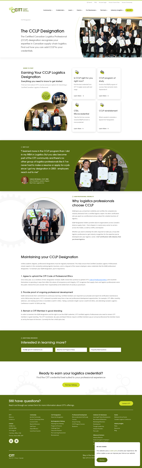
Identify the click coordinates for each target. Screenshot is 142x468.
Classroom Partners (56, 430)
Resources (117, 428)
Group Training (76, 422)
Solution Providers (98, 428)
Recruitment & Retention (99, 419)
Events (79, 10)
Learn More (78, 96)
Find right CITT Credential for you (32, 349)
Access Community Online (37, 419)
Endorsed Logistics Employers (101, 440)
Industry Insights (116, 10)
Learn (70, 10)
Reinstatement (55, 435)
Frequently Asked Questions (98, 349)
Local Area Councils (35, 431)
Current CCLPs (34, 422)
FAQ (95, 2)
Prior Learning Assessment (58, 433)
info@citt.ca (12, 426)
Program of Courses (56, 426)
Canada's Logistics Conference (122, 419)
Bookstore (75, 426)
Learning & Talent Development (101, 417)
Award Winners (34, 428)
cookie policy (114, 451)
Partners (103, 10)
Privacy (16, 458)
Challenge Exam (55, 428)
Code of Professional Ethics (98, 280)
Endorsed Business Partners (100, 442)
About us (11, 417)
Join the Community (35, 417)
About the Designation (57, 417)
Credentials (60, 10)
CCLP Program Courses (78, 424)
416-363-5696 (12, 428)
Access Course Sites (114, 2)
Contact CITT (126, 403)
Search (90, 2)
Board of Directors (35, 424)
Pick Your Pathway (71, 385)
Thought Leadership (98, 426)
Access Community (127, 2)
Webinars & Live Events (120, 417)
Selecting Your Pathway (57, 423)
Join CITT (129, 10)
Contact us (12, 419)
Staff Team (33, 426)
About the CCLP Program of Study (66, 349)
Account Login (102, 2)
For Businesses (91, 10)
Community (47, 10)
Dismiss (102, 460)
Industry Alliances (98, 437)
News (115, 426)
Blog (115, 430)
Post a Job (95, 431)
